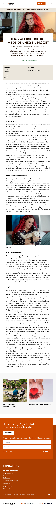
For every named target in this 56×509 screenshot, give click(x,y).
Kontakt (22, 494)
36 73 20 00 (6, 488)
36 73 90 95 (6, 478)
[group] (10, 504)
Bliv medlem (41, 3)
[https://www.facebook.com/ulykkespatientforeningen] (49, 494)
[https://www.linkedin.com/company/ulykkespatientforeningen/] (52, 494)
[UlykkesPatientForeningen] (10, 4)
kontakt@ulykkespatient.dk (10, 480)
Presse (16, 494)
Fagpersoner (30, 494)
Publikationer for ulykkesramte (15, 9)
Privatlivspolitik (7, 451)
